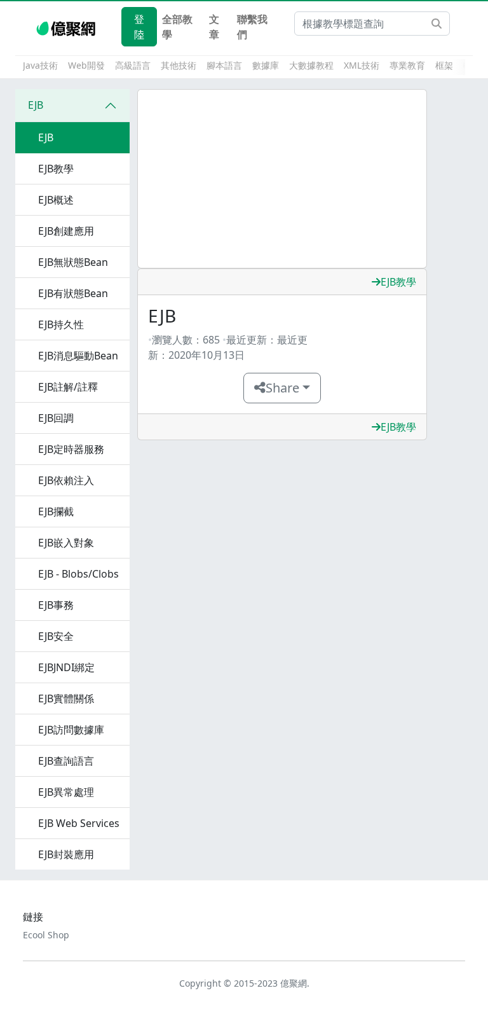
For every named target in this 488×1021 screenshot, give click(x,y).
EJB (35, 105)
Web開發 (86, 65)
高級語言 (133, 65)
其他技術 (178, 65)
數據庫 (265, 65)
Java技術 (40, 65)
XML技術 (361, 65)
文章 (214, 26)
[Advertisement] (282, 179)
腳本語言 (224, 65)
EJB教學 (398, 282)
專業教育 (407, 65)
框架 (444, 65)
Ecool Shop (46, 935)
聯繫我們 (252, 26)
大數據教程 (311, 65)
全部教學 (177, 26)
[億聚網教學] (67, 26)
